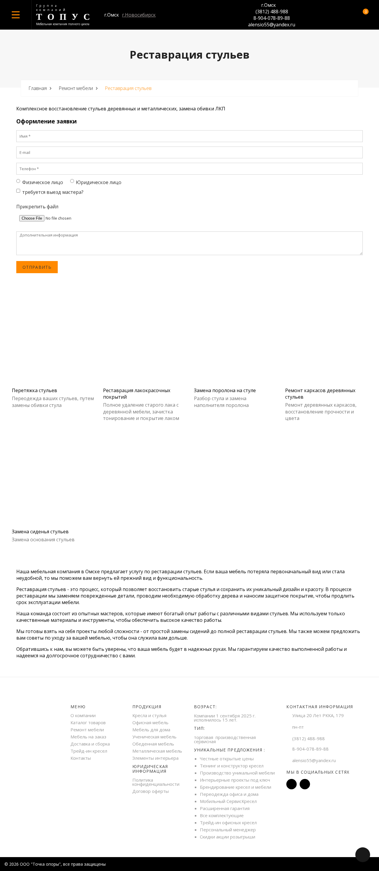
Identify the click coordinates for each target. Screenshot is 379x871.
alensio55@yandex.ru (271, 24)
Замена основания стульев (43, 539)
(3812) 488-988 (272, 11)
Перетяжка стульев (34, 390)
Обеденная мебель (153, 744)
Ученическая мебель (154, 737)
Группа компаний (51, 8)
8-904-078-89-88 (271, 18)
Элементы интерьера (155, 758)
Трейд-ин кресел (88, 751)
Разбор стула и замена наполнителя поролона (221, 401)
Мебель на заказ (88, 737)
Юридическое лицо (98, 182)
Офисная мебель (150, 722)
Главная (37, 88)
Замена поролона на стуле (225, 390)
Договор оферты (150, 791)
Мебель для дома (151, 729)
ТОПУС (65, 17)
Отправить (37, 267)
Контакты (80, 758)
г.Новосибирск (139, 15)
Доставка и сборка (90, 744)
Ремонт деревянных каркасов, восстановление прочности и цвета (320, 411)
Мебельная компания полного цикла (62, 24)
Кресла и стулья (149, 715)
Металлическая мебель (157, 751)
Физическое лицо (42, 182)
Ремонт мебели (76, 88)
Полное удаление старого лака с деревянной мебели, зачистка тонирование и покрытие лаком (141, 411)
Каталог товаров (88, 722)
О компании (83, 715)
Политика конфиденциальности (155, 782)
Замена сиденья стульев (40, 531)
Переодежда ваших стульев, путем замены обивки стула (53, 401)
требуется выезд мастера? (52, 192)
